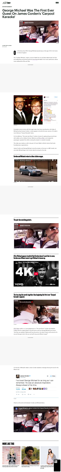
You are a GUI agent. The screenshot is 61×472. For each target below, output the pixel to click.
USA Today (16, 328)
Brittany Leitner (7, 45)
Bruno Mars (42, 138)
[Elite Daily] (6, 2)
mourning (34, 59)
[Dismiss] (59, 460)
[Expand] (55, 460)
